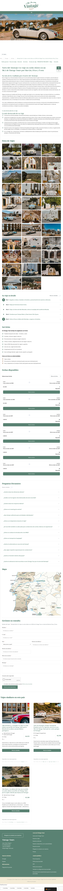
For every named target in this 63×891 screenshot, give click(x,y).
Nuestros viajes (36, 838)
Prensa (34, 851)
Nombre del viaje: (6, 624)
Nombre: (4, 627)
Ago (49, 761)
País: (3, 641)
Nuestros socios (36, 846)
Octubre (22, 761)
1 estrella (33, 888)
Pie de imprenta (36, 858)
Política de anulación (37, 866)
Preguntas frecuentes (7, 867)
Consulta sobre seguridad (8, 675)
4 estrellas (12, 888)
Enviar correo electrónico (10, 687)
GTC (34, 864)
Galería (4, 54)
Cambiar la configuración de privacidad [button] (42, 869)
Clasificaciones (4, 884)
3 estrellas (19, 888)
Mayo (44, 761)
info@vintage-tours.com (7, 848)
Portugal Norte (42, 733)
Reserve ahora (31, 392)
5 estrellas (5, 888)
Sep (51, 761)
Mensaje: (4, 662)
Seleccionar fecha (7, 376)
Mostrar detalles (54, 295)
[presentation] (2, 35)
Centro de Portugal (8, 734)
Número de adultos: (7, 648)
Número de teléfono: (37, 641)
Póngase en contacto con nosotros (12, 835)
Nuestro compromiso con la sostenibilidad (42, 843)
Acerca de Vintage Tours (38, 836)
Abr (10, 822)
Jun (45, 761)
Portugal (13, 733)
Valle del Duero (7, 733)
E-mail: (4, 634)
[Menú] (31, 12)
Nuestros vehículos (37, 841)
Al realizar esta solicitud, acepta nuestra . (18, 684)
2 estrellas (26, 888)
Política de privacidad (27, 684)
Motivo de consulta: (7, 655)
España (4, 861)
